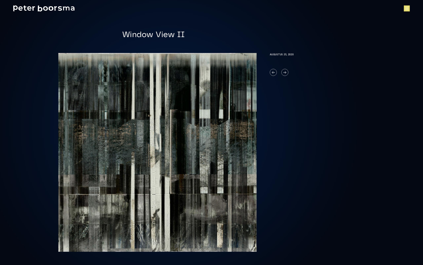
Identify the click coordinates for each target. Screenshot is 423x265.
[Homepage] (44, 8)
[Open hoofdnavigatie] (407, 8)
